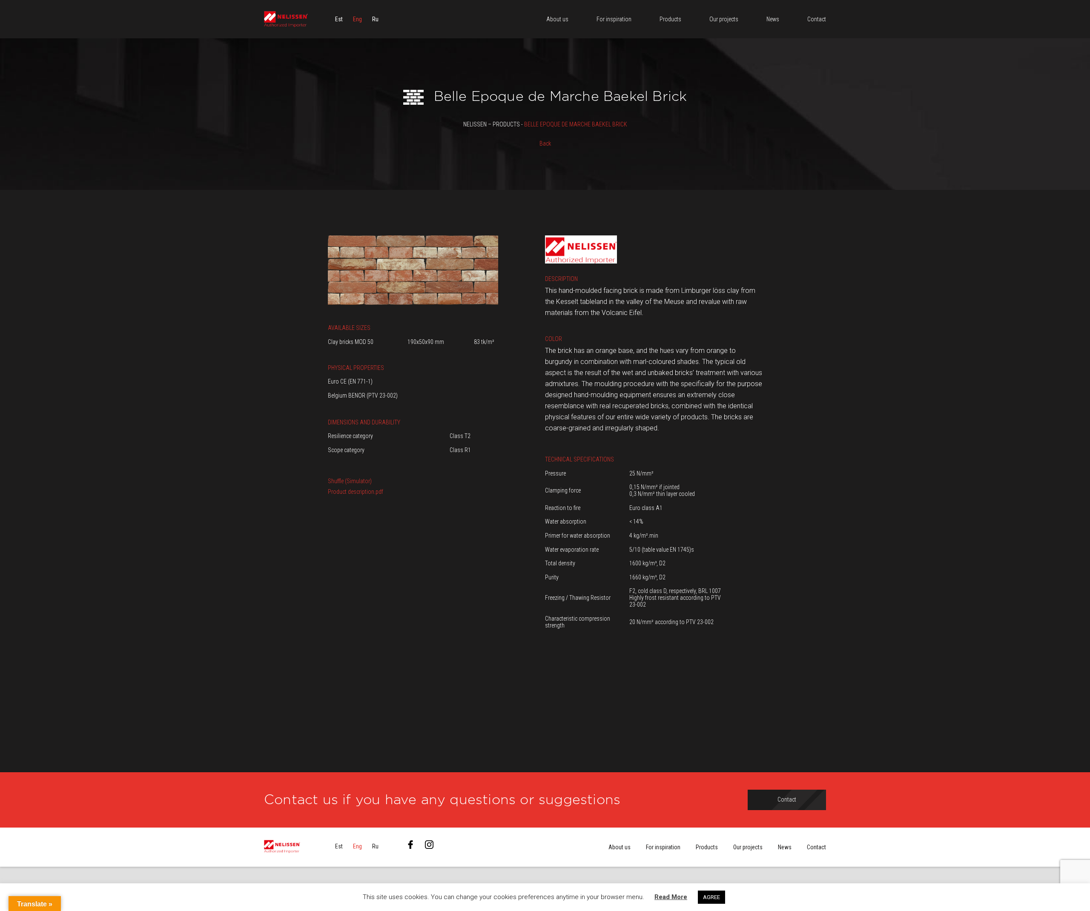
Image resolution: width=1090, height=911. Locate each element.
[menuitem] (339, 19)
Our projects (748, 847)
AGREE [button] (711, 897)
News (785, 847)
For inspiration (663, 847)
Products (707, 847)
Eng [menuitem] (357, 19)
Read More (670, 897)
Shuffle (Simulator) (350, 481)
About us (619, 847)
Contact (816, 847)
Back (545, 143)
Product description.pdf (355, 491)
